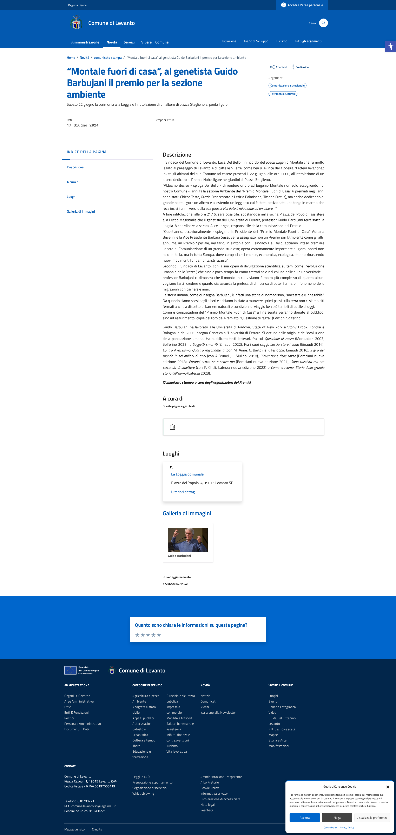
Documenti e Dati (76, 729)
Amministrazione (85, 42)
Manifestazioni (279, 745)
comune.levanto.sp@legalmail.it (93, 805)
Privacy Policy (346, 827)
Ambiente (139, 701)
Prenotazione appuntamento (152, 782)
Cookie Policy (330, 827)
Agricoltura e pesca (145, 695)
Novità (111, 42)
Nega (337, 817)
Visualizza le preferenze (372, 817)
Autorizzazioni (142, 723)
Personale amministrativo (82, 723)
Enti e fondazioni (76, 712)
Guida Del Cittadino (282, 718)
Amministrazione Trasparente (221, 776)
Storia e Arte (277, 740)
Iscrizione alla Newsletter (218, 712)
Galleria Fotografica (282, 706)
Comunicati (208, 701)
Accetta (305, 817)
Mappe (273, 734)
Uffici (68, 706)
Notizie (205, 695)
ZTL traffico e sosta (282, 729)
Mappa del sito (74, 829)
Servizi (129, 42)
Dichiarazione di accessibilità (220, 798)
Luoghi (273, 695)
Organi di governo (77, 695)
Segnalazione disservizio (149, 787)
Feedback (206, 810)
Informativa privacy (214, 793)
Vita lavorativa (176, 751)
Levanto (274, 723)
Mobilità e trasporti (179, 718)
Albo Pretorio (209, 782)
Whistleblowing (143, 793)
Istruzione (229, 41)
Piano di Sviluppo (256, 41)
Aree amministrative (79, 701)
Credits (97, 829)
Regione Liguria (77, 5)
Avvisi (204, 706)
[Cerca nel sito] (323, 23)
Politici (69, 718)
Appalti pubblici (143, 718)
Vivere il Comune (155, 42)
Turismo (281, 41)
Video (272, 712)
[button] (390, 46)
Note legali (208, 804)
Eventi (273, 701)
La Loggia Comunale (187, 474)
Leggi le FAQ (141, 776)
